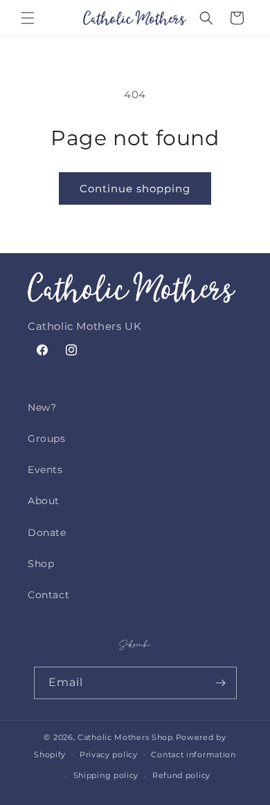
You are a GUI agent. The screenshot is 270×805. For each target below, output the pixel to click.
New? (42, 407)
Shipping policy (106, 775)
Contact (48, 595)
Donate (47, 532)
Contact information (193, 754)
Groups (47, 438)
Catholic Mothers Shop (125, 737)
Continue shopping (135, 188)
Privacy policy (109, 754)
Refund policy (181, 775)
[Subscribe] (221, 683)
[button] (27, 18)
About (44, 500)
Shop (41, 563)
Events (45, 469)
